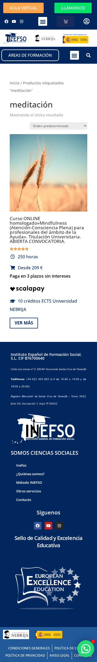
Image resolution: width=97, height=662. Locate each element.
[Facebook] (6, 21)
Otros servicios (28, 491)
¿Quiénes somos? (30, 473)
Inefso (21, 465)
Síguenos (48, 512)
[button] (42, 21)
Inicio (14, 82)
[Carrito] (65, 21)
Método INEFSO (29, 482)
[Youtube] (14, 21)
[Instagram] (21, 21)
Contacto (23, 499)
